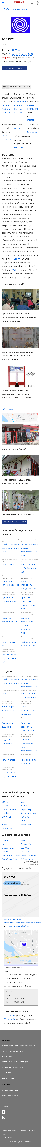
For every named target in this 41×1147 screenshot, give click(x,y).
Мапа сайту (28, 1142)
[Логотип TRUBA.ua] (19, 2)
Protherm (6, 109)
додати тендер (8, 1078)
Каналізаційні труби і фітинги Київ (28, 568)
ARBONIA (19, 113)
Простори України (11, 855)
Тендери (5, 1106)
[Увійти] (37, 3)
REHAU (30, 105)
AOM (4, 824)
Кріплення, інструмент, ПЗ (13, 1067)
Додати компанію (10, 1090)
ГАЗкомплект (27, 859)
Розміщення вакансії (11, 1095)
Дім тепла (26, 851)
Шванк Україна (28, 855)
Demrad (6, 113)
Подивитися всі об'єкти (14, 522)
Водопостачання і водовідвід (15, 1062)
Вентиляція (7, 1056)
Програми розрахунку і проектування (28, 727)
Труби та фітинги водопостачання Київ (10, 548)
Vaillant (16, 270)
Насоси (5, 694)
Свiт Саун (25, 848)
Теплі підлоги (9, 760)
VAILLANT (7, 105)
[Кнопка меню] (3, 3)
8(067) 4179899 (19, 50)
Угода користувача (15, 1142)
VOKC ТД (6, 817)
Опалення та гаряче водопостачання (18, 1046)
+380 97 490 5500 (22, 53)
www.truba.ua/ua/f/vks (19, 926)
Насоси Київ (8, 564)
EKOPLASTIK (32, 109)
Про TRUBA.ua (10, 1138)
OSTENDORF (8, 139)
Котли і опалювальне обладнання (27, 710)
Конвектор (31, 132)
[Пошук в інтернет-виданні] (32, 3)
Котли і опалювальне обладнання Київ (29, 585)
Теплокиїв (7, 828)
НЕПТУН (18, 147)
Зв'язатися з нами (23, 1138)
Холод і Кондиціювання (12, 1051)
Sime (23, 802)
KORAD (18, 105)
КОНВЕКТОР (20, 101)
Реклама (5, 1101)
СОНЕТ (5, 802)
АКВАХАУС (26, 806)
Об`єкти (7, 409)
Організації (6, 1072)
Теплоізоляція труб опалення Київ (9, 658)
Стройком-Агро (9, 859)
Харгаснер (26, 824)
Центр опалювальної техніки (9, 809)
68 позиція (9, 1019)
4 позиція (9, 1015)
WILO (17, 128)
